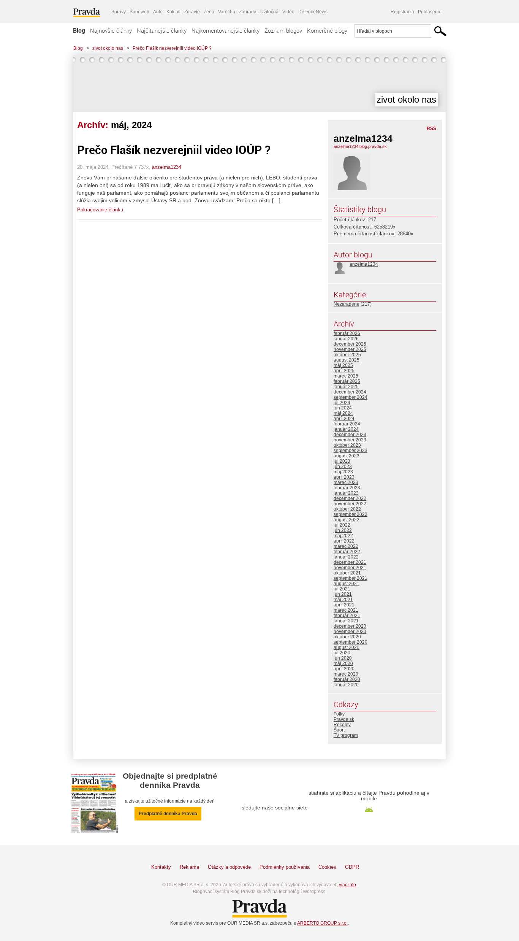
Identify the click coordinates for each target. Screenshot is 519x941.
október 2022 (347, 509)
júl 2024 (342, 402)
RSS (431, 128)
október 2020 (347, 636)
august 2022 (346, 519)
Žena (209, 11)
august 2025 (346, 360)
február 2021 (347, 615)
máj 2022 (343, 535)
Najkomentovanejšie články (225, 30)
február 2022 (347, 551)
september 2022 (350, 514)
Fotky (339, 714)
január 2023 (346, 493)
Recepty (342, 724)
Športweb (139, 11)
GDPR (352, 867)
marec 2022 (346, 546)
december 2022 (350, 498)
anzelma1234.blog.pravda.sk (360, 146)
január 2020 (346, 684)
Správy (118, 11)
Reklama (189, 867)
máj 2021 (343, 599)
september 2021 (350, 578)
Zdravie (192, 11)
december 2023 (350, 434)
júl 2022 (342, 525)
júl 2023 (342, 461)
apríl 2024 (344, 418)
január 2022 (346, 557)
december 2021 (350, 562)
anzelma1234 (166, 167)
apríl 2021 (344, 605)
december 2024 (350, 392)
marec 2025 (346, 376)
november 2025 (350, 349)
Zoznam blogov (283, 30)
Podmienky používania (285, 867)
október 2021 (347, 573)
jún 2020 (343, 658)
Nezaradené (346, 304)
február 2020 (347, 679)
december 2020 (350, 626)
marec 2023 (346, 482)
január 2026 (346, 338)
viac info (347, 884)
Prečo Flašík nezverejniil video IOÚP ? (172, 48)
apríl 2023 (344, 477)
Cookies (327, 867)
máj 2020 (343, 663)
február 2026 (347, 333)
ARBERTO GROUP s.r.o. (322, 923)
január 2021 (346, 621)
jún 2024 (343, 408)
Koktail (173, 11)
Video (288, 11)
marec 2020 (346, 674)
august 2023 (346, 456)
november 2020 (350, 631)
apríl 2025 (344, 370)
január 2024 (346, 429)
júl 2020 (342, 652)
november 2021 (350, 567)
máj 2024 (343, 413)
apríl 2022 (344, 541)
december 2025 (350, 344)
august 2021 (346, 583)
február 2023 (347, 487)
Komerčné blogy (327, 30)
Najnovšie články (111, 30)
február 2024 (347, 424)
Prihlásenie (429, 11)
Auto (158, 11)
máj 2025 (343, 365)
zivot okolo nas (107, 48)
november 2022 (350, 503)
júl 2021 (342, 589)
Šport (339, 730)
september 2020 (350, 642)
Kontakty (161, 867)
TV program (346, 735)
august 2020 (346, 647)
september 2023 (350, 450)
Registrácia (402, 11)
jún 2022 (343, 530)
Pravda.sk (344, 719)
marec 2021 (346, 610)
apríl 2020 (344, 668)
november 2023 (350, 440)
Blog (79, 30)
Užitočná (269, 11)
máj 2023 (343, 471)
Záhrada (247, 11)
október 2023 (347, 445)
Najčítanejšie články (162, 30)
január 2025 (346, 386)
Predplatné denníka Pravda (168, 813)
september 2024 (350, 397)
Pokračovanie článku (100, 210)
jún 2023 (343, 466)
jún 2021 (343, 594)
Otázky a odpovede (229, 867)
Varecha (226, 11)
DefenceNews (313, 11)
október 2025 (347, 354)
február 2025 (347, 381)
